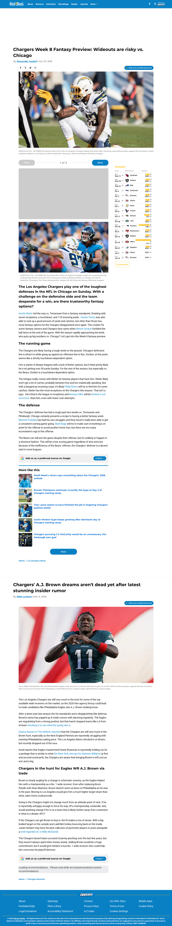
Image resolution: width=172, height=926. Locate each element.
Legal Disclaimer (28, 911)
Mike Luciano (24, 596)
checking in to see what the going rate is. (49, 725)
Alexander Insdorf (27, 61)
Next (100, 162)
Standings (63, 4)
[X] (155, 4)
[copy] (35, 68)
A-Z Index (89, 911)
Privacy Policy (91, 906)
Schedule (51, 4)
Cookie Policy (146, 906)
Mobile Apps (145, 901)
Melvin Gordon (84, 328)
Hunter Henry (88, 317)
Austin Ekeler (26, 313)
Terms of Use (117, 906)
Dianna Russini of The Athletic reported (40, 731)
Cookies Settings (119, 911)
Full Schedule (122, 265)
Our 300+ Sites (117, 901)
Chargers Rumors (36, 879)
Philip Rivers (71, 386)
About (22, 901)
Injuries (84, 4)
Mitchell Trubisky (28, 419)
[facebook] (149, 4)
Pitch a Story (54, 906)
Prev (26, 162)
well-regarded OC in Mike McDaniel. (40, 831)
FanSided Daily (27, 906)
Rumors (40, 4)
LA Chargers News (36, 561)
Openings (53, 901)
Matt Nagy (60, 423)
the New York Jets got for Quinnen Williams (77, 753)
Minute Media (19, 918)
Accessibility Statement (60, 911)
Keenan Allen (76, 394)
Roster (74, 4)
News (30, 4)
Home (22, 561)
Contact (88, 901)
